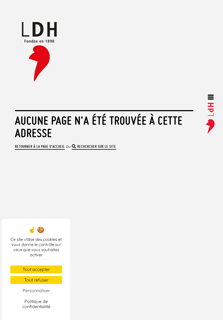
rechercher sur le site (96, 146)
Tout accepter (36, 269)
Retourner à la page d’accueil (40, 146)
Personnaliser (36, 290)
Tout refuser (36, 280)
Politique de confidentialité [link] (36, 304)
